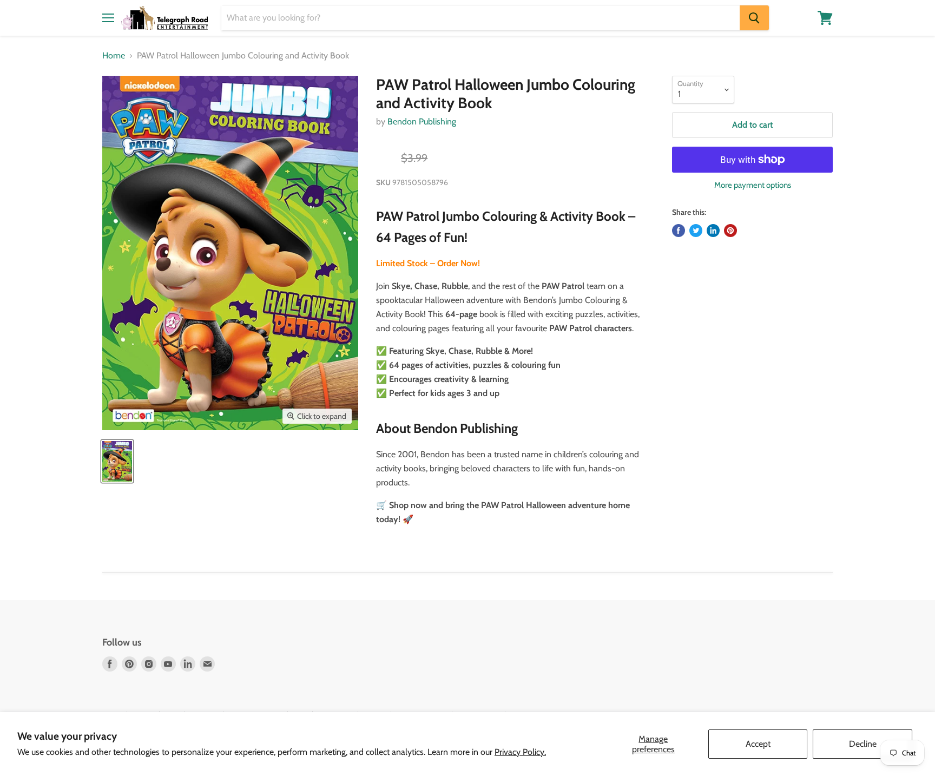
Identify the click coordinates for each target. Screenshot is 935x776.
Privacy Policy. (520, 752)
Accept (758, 744)
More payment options (752, 185)
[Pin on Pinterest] (730, 230)
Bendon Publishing (421, 121)
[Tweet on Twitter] (695, 230)
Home (113, 56)
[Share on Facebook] (678, 230)
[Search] (754, 17)
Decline (863, 744)
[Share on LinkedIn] (713, 230)
